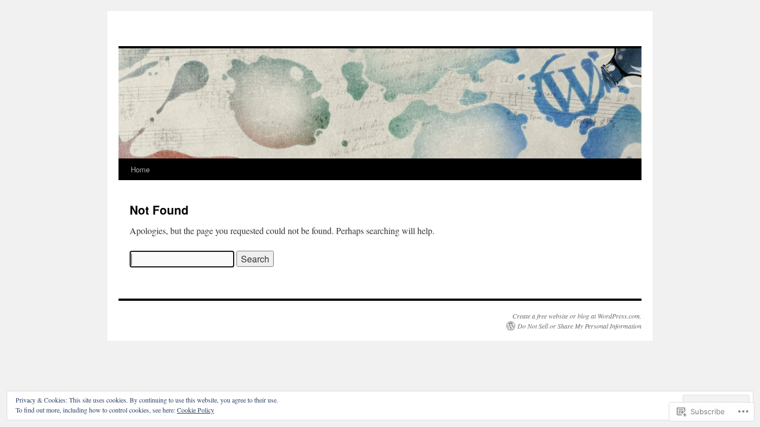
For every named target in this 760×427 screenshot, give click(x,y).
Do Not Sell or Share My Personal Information (579, 325)
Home (140, 169)
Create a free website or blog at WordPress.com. (576, 315)
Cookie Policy (195, 409)
